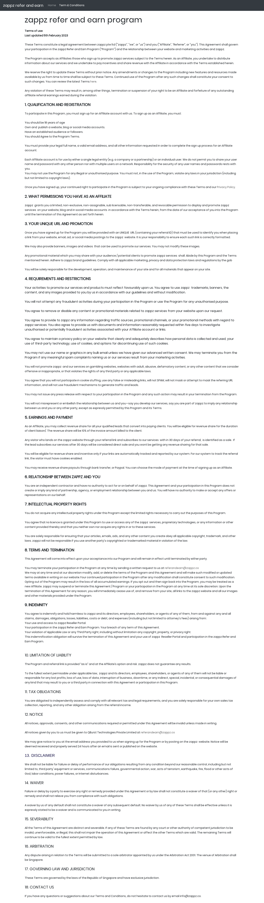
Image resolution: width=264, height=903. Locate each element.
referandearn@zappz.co (158, 732)
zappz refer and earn (23, 5)
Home (52, 5)
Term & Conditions (71, 5)
